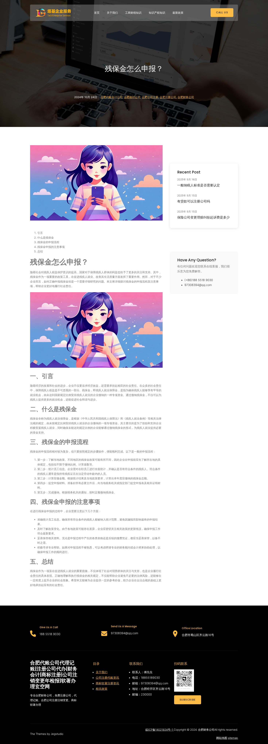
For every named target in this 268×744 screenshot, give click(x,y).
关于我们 (101, 672)
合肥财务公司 (186, 97)
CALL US (222, 12)
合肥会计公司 (132, 97)
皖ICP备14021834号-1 (159, 729)
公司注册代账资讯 (107, 677)
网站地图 (221, 738)
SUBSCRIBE (188, 700)
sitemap (233, 738)
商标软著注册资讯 (107, 683)
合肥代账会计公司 (112, 97)
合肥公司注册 (150, 97)
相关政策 (101, 689)
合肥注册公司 (168, 97)
